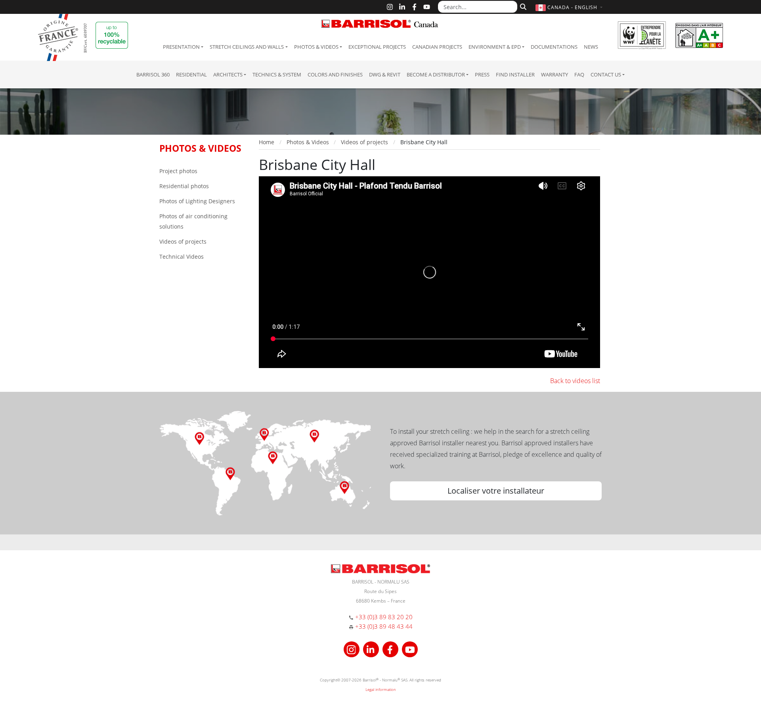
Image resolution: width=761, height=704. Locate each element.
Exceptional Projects (377, 46)
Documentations (554, 46)
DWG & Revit (384, 74)
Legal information (380, 689)
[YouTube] (426, 7)
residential (191, 74)
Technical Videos (181, 256)
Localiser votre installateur (495, 490)
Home (266, 142)
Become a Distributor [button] (436, 74)
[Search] (522, 6)
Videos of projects (183, 241)
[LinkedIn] (402, 7)
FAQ (579, 74)
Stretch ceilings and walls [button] (247, 46)
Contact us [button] (606, 74)
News (591, 46)
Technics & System (276, 74)
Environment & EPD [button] (494, 46)
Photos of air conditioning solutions (193, 221)
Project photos (178, 171)
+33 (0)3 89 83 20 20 (384, 617)
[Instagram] (389, 7)
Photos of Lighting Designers (197, 201)
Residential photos (184, 186)
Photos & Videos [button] (316, 46)
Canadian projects (437, 46)
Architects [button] (228, 74)
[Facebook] (414, 7)
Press (482, 74)
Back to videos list (575, 380)
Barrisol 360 (153, 74)
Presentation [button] (181, 46)
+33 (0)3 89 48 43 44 (384, 626)
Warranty (554, 74)
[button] (569, 7)
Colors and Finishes (335, 74)
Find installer (515, 74)
